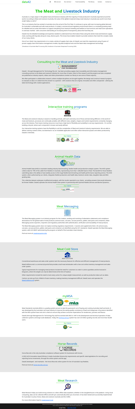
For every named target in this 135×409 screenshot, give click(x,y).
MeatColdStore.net (28, 280)
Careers (100, 2)
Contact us (108, 2)
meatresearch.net (47, 400)
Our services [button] (67, 2)
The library (91, 2)
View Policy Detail (71, 407)
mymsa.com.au (64, 318)
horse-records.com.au (40, 365)
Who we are (57, 2)
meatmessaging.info (40, 233)
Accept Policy (62, 407)
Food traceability (80, 2)
